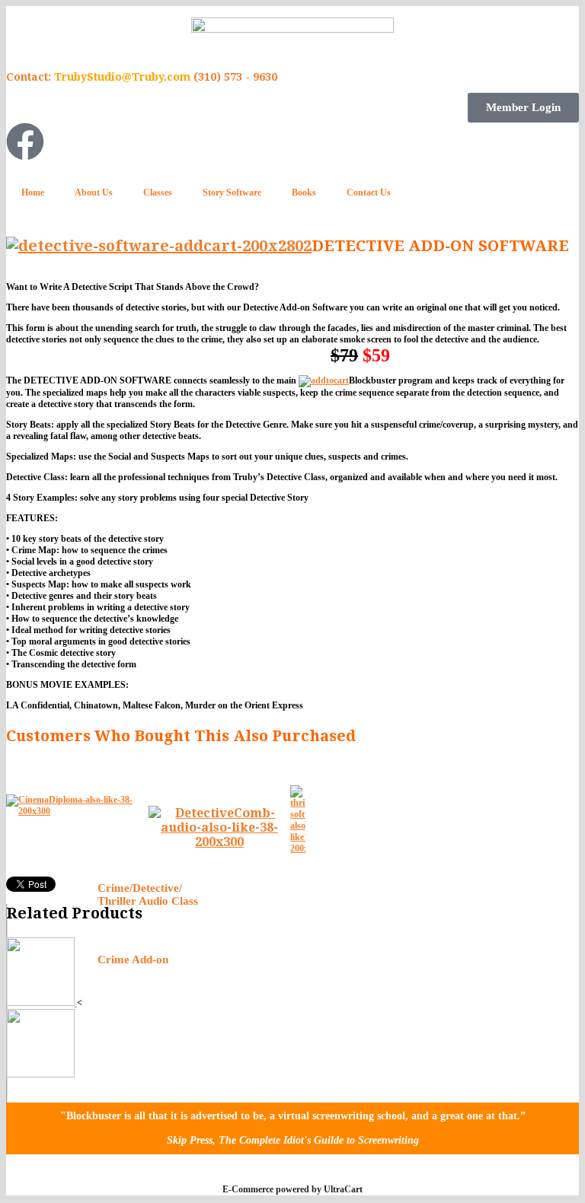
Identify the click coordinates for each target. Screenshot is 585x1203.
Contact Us (369, 192)
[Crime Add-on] (40, 1074)
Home (32, 192)
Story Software (232, 192)
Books (304, 192)
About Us (94, 192)
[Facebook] (25, 142)
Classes (157, 192)
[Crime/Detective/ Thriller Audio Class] (41, 1003)
